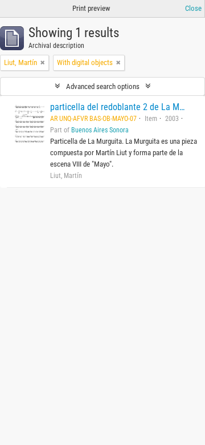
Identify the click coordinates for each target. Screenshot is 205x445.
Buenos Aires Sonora (100, 130)
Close (193, 8)
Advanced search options (103, 86)
